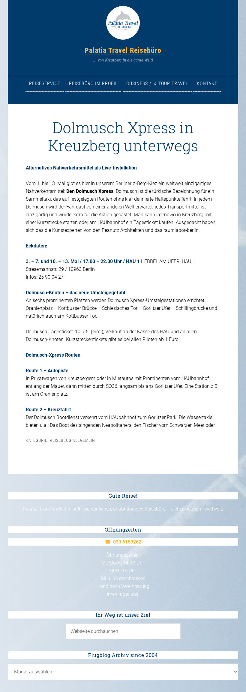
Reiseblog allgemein (72, 440)
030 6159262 (127, 542)
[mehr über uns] (123, 594)
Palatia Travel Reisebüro (123, 50)
